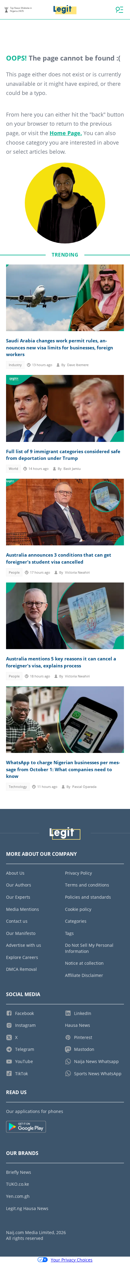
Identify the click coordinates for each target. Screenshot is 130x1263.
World (13, 469)
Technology (18, 787)
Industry (15, 365)
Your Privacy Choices (72, 1260)
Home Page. (66, 133)
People (14, 572)
